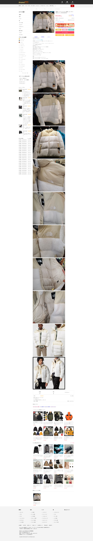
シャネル (21, 47)
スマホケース (43, 5)
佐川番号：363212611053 (23, 168)
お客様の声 (50, 525)
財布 (23, 5)
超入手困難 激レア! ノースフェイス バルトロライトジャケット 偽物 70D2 (68, 438)
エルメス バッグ (44, 520)
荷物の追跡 (45, 525)
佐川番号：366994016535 (23, 152)
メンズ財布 (32, 512)
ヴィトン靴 (55, 516)
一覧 (30, 87)
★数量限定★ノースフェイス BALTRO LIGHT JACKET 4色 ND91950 (58, 438)
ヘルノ (21, 71)
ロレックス (22, 40)
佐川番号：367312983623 (23, 161)
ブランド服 (32, 5)
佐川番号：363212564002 (23, 170)
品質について (29, 525)
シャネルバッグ (44, 516)
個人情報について (40, 525)
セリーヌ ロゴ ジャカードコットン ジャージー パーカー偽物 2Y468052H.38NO (48, 486)
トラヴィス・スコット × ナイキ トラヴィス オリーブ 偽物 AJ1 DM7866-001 (58, 456)
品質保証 (64, 29)
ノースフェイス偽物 (39, 39)
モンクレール (22, 54)
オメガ (21, 516)
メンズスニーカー (56, 512)
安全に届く (71, 29)
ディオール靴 (56, 520)
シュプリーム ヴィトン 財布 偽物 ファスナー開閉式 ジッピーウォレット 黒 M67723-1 (69, 456)
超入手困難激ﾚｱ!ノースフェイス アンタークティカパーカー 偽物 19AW (37, 423)
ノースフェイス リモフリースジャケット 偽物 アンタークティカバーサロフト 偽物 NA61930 (38, 438)
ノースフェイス (22, 59)
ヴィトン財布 (33, 514)
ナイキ (21, 42)
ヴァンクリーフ (22, 52)
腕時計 (20, 5)
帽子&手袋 (51, 5)
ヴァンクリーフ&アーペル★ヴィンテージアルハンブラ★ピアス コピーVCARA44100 (68, 471)
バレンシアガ (22, 69)
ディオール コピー (22, 83)
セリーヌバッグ (44, 522)
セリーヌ (21, 49)
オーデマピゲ (22, 66)
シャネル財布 (33, 516)
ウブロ (21, 514)
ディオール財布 (33, 522)
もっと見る (29, 138)
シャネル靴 (55, 518)
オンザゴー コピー (53, 406)
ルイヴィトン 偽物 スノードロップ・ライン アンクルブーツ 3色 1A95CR (58, 471)
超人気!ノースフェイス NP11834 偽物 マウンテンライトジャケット (48, 438)
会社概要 (20, 525)
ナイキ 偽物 (42, 406)
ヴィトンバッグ (44, 514)
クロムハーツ (22, 45)
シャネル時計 (22, 522)
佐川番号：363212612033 (23, 166)
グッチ (21, 57)
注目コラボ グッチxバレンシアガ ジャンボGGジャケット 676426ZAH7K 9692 (48, 471)
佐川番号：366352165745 (23, 145)
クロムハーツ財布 (33, 518)
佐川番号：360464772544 (23, 157)
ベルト (47, 5)
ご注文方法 (24, 525)
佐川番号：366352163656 (23, 143)
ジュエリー (37, 5)
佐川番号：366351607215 (23, 141)
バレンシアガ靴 (56, 522)
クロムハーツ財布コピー (23, 78)
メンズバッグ (44, 512)
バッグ (26, 5)
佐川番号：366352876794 (23, 150)
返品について (34, 525)
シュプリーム (22, 64)
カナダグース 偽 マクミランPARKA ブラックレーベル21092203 (37, 486)
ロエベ (21, 62)
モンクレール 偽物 (47, 406)
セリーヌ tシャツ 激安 (36, 406)
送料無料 (58, 29)
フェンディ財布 (33, 520)
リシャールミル (22, 518)
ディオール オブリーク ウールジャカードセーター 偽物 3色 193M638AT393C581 (48, 456)
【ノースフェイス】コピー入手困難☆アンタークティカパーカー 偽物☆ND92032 (58, 423)
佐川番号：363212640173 (23, 159)
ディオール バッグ (45, 518)
